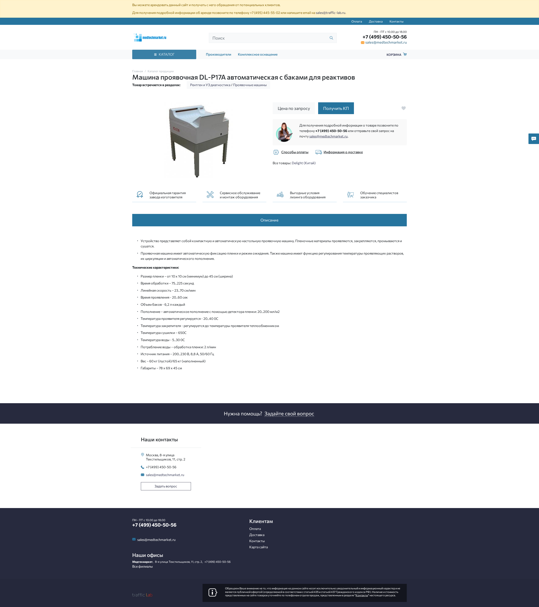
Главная (137, 71)
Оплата (356, 21)
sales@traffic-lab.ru (330, 13)
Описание (269, 219)
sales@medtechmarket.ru (386, 42)
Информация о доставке (343, 152)
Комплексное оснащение (258, 54)
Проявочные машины (250, 85)
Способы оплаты (294, 152)
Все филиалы (142, 566)
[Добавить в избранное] (403, 108)
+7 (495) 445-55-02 (265, 13)
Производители (218, 54)
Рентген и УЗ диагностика (210, 85)
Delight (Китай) (304, 163)
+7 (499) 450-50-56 (385, 37)
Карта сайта (258, 547)
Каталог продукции (161, 71)
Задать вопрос (166, 486)
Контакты (396, 21)
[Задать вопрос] (533, 138)
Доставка (376, 21)
